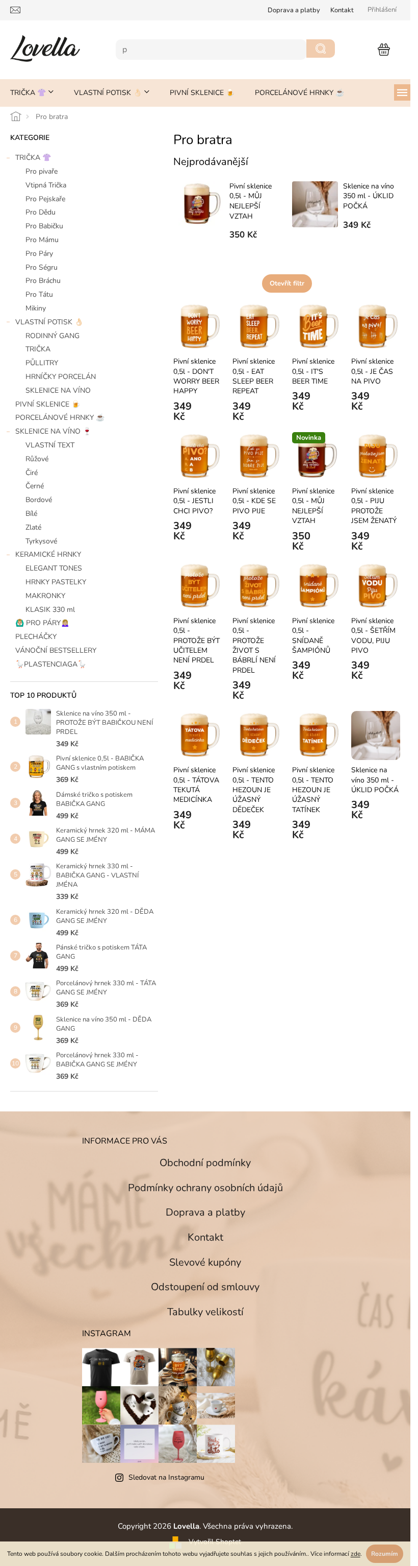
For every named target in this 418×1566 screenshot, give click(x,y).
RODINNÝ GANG (52, 336)
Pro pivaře (41, 171)
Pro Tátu (39, 294)
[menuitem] (32, 93)
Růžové (36, 459)
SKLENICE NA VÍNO (58, 390)
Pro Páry (39, 253)
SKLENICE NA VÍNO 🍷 (53, 431)
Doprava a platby (205, 1212)
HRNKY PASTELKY (55, 582)
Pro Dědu (40, 212)
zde (355, 1554)
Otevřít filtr (287, 283)
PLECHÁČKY (36, 637)
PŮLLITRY (41, 363)
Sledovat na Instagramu (166, 1477)
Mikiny (35, 308)
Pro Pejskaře (45, 199)
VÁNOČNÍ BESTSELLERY (55, 650)
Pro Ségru (41, 267)
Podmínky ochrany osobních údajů (205, 1188)
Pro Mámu (42, 240)
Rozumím (384, 1554)
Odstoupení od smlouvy (205, 1287)
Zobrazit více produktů (282, 255)
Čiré (31, 473)
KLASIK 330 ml (50, 609)
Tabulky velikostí (205, 1312)
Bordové (38, 500)
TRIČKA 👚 (33, 157)
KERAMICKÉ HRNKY (48, 554)
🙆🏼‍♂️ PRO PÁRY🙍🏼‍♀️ (42, 623)
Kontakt (342, 10)
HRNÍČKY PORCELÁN (60, 377)
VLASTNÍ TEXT (49, 445)
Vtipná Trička (45, 185)
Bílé (31, 513)
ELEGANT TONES (53, 568)
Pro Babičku (44, 226)
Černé (34, 486)
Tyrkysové (41, 541)
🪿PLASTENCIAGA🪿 (50, 664)
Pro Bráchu (43, 281)
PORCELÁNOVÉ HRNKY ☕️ (59, 417)
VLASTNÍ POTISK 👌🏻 (49, 322)
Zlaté (33, 527)
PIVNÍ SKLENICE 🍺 (47, 404)
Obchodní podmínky (205, 1163)
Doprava (294, 10)
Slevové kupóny (205, 1262)
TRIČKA (37, 349)
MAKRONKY (45, 596)
